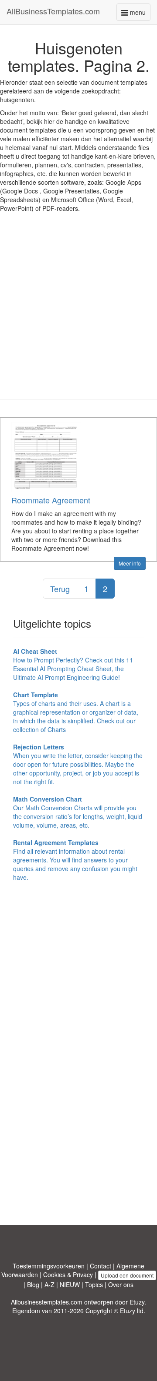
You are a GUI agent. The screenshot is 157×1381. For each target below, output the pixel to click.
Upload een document (127, 1275)
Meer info (130, 563)
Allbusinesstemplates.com (46, 1302)
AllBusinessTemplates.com (53, 11)
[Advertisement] (78, 312)
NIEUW (70, 1284)
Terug (60, 588)
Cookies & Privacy (68, 1274)
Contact (100, 1265)
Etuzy (137, 1302)
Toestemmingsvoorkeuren (49, 1265)
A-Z (49, 1284)
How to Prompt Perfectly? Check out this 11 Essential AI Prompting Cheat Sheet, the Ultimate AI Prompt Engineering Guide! (73, 664)
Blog (33, 1284)
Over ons (120, 1284)
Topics (94, 1284)
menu (139, 14)
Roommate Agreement (50, 500)
